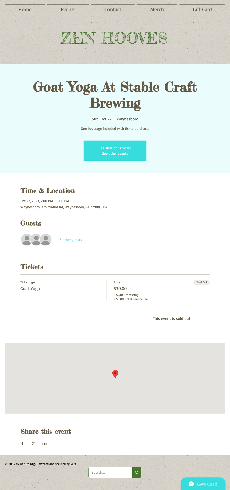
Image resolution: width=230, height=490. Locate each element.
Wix (73, 464)
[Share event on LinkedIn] (44, 443)
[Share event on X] (33, 443)
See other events (115, 153)
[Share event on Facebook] (22, 443)
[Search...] (136, 472)
